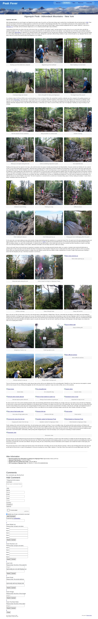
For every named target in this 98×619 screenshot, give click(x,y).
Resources (80, 2)
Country (8, 502)
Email (7, 494)
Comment (9, 482)
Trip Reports (66, 2)
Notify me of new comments (18, 514)
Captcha (8, 506)
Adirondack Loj (9, 26)
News (74, 2)
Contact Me (89, 2)
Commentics (16, 518)
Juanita (44, 241)
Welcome (58, 2)
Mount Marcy (18, 32)
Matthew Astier (89, 615)
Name (8, 490)
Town (7, 498)
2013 (87, 22)
